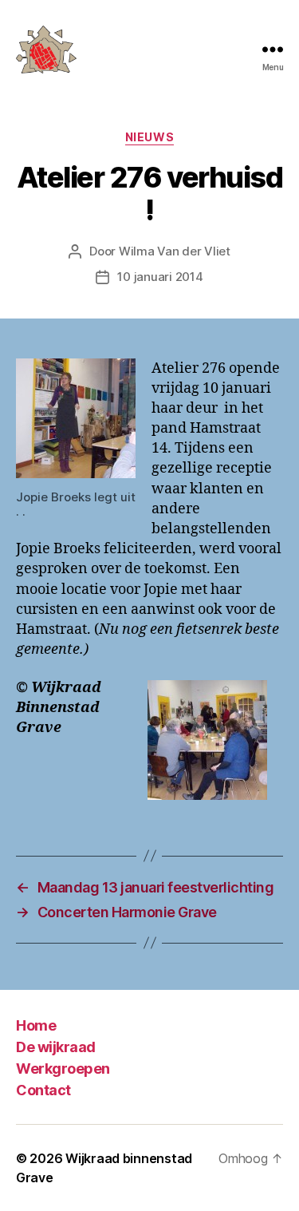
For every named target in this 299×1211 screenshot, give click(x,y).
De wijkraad (56, 1047)
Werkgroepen (63, 1068)
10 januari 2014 (160, 276)
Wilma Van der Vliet (174, 251)
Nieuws (149, 137)
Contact (43, 1090)
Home (36, 1025)
